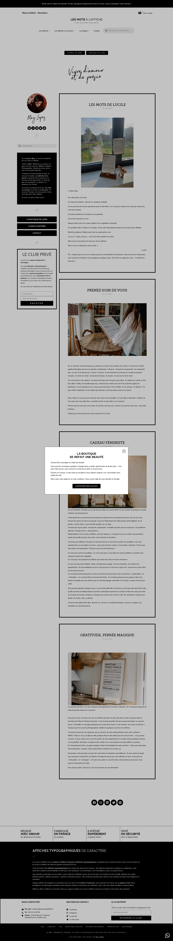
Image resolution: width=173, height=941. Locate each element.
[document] (86, 470)
